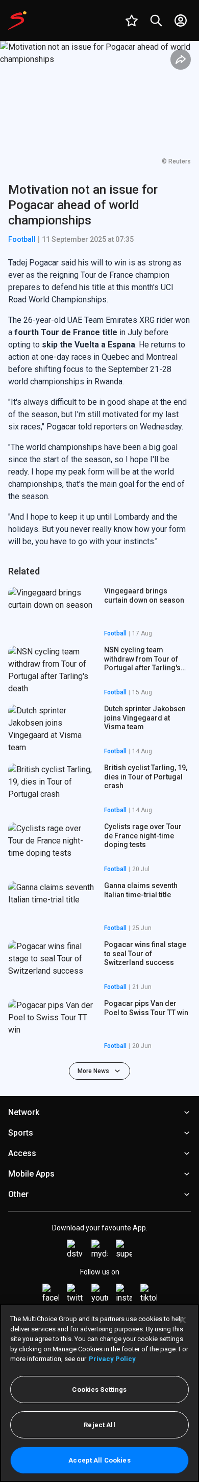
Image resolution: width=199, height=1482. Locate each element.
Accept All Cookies (99, 1460)
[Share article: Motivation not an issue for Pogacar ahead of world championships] (180, 59)
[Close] (182, 1320)
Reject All (99, 1425)
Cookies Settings (99, 1389)
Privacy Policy (112, 1359)
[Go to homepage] (17, 20)
